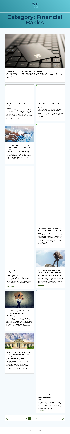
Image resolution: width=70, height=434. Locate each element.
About (43, 10)
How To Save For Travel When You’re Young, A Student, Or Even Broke (19, 106)
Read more (9, 79)
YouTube (24, 10)
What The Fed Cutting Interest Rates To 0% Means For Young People (18, 354)
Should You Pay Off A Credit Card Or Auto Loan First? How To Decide (19, 313)
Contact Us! (50, 10)
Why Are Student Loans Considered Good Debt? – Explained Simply (16, 273)
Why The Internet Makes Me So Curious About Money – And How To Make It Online (50, 231)
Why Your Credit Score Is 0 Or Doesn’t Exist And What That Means (49, 397)
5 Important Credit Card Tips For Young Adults (24, 71)
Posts (17, 10)
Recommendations (33, 10)
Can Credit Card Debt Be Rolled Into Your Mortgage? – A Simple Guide (18, 147)
